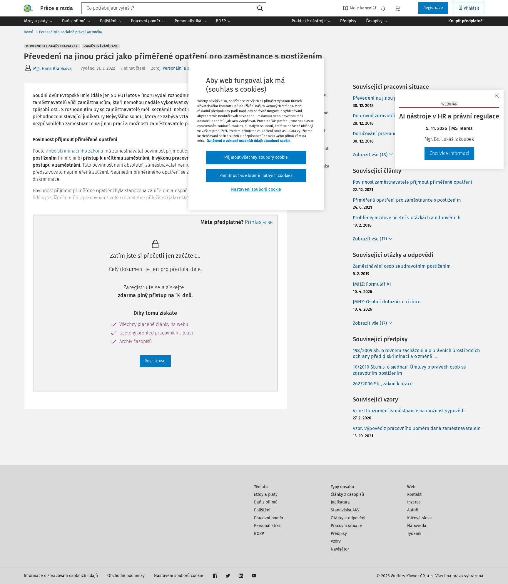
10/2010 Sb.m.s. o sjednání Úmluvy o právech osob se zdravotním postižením (409, 370)
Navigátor (340, 549)
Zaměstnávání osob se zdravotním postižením (402, 266)
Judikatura (340, 502)
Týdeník (414, 533)
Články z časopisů (347, 494)
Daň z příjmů (266, 502)
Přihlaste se (259, 222)
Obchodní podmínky (126, 575)
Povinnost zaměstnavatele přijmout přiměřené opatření (412, 182)
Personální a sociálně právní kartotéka (70, 32)
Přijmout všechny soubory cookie (256, 157)
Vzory (336, 541)
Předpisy (339, 533)
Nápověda (416, 525)
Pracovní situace (346, 525)
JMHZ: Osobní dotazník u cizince (387, 301)
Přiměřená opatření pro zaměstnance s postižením (407, 200)
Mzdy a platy (266, 494)
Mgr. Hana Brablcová (52, 68)
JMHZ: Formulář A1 (372, 284)
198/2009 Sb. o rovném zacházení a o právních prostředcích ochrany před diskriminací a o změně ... (416, 353)
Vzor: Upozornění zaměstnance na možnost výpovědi (409, 411)
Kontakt (414, 494)
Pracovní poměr (268, 518)
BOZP (259, 533)
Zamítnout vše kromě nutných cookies (256, 175)
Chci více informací (449, 153)
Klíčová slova (419, 518)
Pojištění (262, 510)
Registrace (433, 7)
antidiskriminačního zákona (74, 151)
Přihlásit (471, 8)
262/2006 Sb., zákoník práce (383, 383)
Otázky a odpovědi (348, 518)
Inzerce (414, 502)
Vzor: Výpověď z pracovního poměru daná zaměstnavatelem (417, 428)
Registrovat (155, 361)
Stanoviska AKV (345, 510)
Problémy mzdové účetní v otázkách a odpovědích (406, 217)
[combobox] (173, 8)
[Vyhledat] (260, 8)
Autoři (412, 510)
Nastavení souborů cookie (178, 575)
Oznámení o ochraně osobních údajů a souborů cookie (248, 141)
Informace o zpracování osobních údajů (61, 575)
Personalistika (267, 525)
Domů (28, 32)
